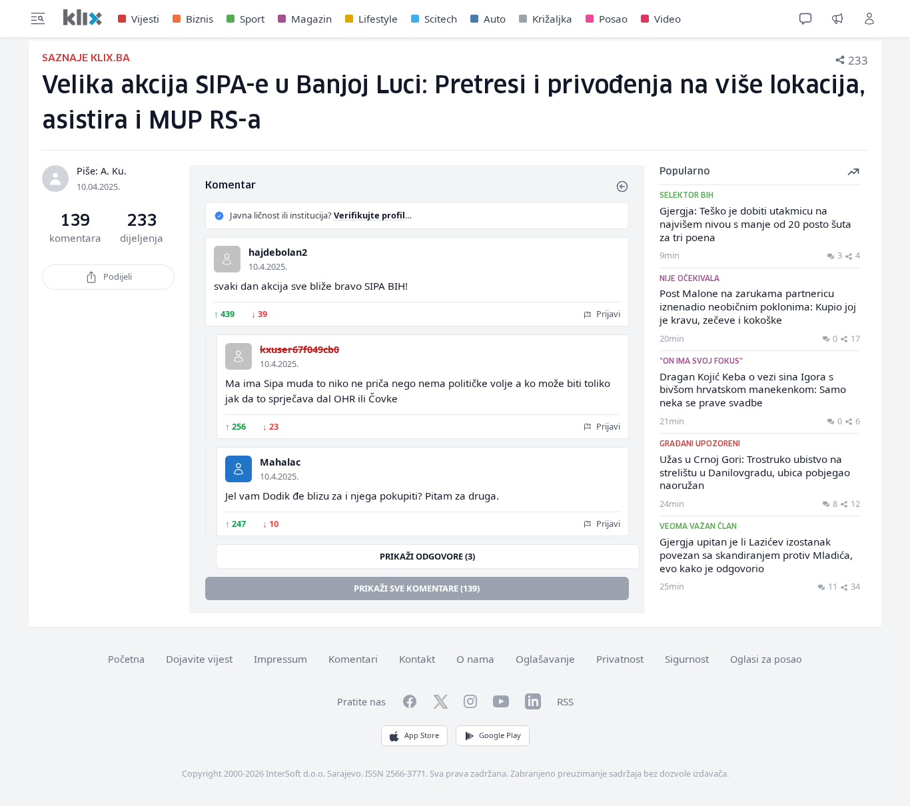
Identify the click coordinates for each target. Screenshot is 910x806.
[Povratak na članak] (622, 186)
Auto (495, 18)
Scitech (440, 18)
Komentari (353, 658)
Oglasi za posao (766, 659)
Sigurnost (687, 658)
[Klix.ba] (82, 17)
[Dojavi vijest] (837, 19)
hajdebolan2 (277, 252)
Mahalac (280, 462)
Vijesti (145, 18)
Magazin (311, 18)
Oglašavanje (545, 658)
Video (667, 18)
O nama (475, 658)
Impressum (280, 658)
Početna (126, 659)
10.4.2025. (267, 266)
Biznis (199, 18)
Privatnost (620, 658)
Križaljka (552, 18)
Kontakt (417, 658)
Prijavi (607, 314)
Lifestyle (378, 18)
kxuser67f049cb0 (299, 349)
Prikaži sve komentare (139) (417, 588)
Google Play (500, 735)
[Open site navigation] (38, 18)
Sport (252, 18)
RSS (565, 701)
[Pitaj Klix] (805, 19)
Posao (613, 18)
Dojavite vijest (199, 658)
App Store (421, 735)
